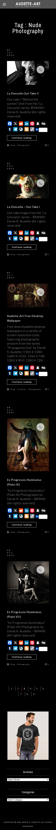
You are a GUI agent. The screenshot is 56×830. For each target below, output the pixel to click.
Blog (13, 145)
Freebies (21, 389)
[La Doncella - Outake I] (28, 186)
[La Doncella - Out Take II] (28, 73)
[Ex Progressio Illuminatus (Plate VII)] (28, 582)
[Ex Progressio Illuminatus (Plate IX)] (28, 444)
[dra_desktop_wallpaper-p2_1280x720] (28, 295)
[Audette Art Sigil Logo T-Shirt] (28, 759)
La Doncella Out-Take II (23, 93)
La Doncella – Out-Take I (23, 207)
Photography (23, 145)
